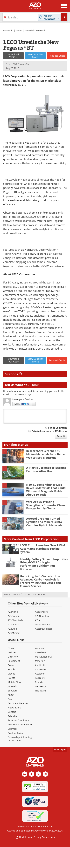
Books (11, 665)
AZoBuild (13, 628)
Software (12, 690)
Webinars (40, 648)
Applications (42, 665)
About (11, 694)
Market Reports (43, 656)
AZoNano (13, 611)
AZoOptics (13, 624)
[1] (13, 455)
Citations (12, 374)
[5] (13, 523)
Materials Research (35, 30)
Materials (40, 660)
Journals (12, 686)
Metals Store (14, 682)
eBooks (11, 669)
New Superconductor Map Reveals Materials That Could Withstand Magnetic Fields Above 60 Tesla (46, 489)
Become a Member (18, 703)
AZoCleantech (15, 620)
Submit (61, 436)
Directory (13, 656)
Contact (12, 711)
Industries (40, 669)
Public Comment (57, 427)
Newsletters (14, 707)
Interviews (40, 652)
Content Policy (15, 733)
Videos (11, 673)
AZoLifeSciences (43, 628)
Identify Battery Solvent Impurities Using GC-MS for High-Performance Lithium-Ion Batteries (44, 564)
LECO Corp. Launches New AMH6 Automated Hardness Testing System (42, 548)
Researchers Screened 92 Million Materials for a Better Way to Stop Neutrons (46, 454)
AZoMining (14, 633)
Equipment (14, 660)
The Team (40, 690)
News (19, 30)
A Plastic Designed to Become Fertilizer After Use (46, 469)
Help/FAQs (40, 686)
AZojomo (39, 673)
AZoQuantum (42, 616)
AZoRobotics (14, 616)
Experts (39, 682)
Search (11, 699)
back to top (59, 749)
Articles (12, 652)
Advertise (13, 716)
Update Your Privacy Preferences (37, 837)
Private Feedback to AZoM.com (49, 431)
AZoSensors (41, 611)
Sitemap (12, 728)
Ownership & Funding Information (20, 739)
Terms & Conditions (18, 720)
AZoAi (38, 620)
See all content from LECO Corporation (25, 594)
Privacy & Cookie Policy (20, 724)
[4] (13, 506)
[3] (13, 489)
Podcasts (40, 677)
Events (11, 677)
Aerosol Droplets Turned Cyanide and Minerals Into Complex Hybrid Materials (44, 522)
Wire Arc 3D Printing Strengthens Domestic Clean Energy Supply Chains (45, 505)
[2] (13, 472)
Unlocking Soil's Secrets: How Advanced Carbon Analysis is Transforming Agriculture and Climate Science (40, 581)
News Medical (42, 624)
